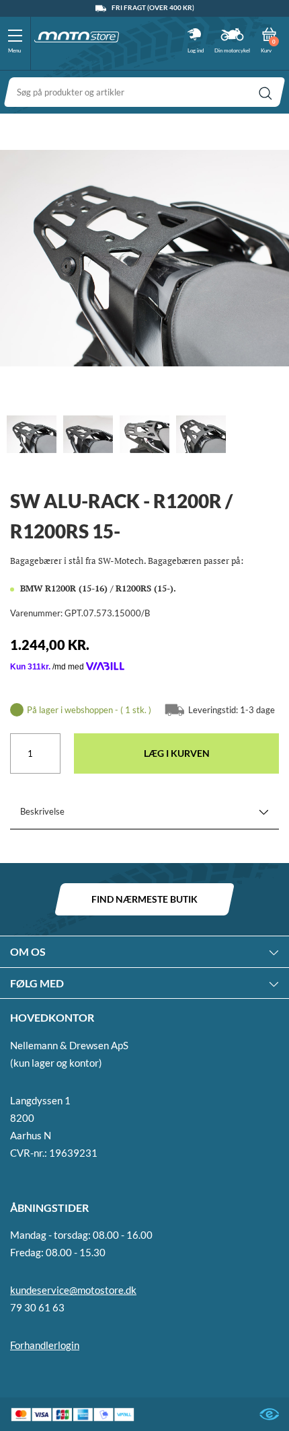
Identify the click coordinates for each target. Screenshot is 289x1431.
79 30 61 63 (37, 1307)
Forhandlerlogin (44, 1345)
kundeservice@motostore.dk (73, 1290)
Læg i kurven (177, 753)
